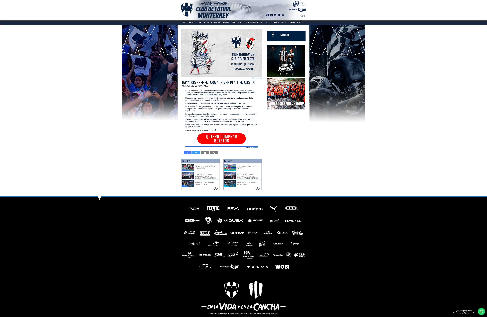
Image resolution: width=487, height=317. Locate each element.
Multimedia (208, 22)
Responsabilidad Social (254, 22)
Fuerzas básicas (237, 22)
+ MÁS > (215, 188)
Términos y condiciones (236, 313)
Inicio (185, 22)
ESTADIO (284, 22)
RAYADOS (217, 22)
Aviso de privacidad (250, 313)
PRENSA (292, 22)
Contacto (300, 22)
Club (199, 22)
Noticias (192, 22)
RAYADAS (226, 22)
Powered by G (243, 316)
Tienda (276, 22)
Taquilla (269, 22)
